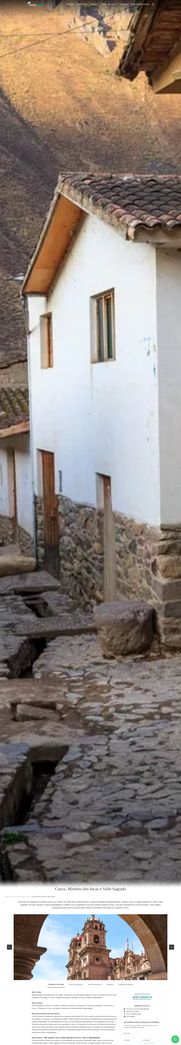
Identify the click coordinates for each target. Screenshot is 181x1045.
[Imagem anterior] (9, 947)
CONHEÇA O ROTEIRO (56, 984)
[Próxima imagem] (171, 947)
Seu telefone (146, 1040)
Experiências (81, 4)
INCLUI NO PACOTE (76, 984)
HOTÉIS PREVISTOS (95, 984)
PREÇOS (110, 984)
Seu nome (127, 1040)
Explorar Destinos (109, 4)
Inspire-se (125, 4)
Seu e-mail (127, 1033)
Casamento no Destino (140, 4)
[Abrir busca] (153, 4)
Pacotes (94, 4)
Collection (70, 4)
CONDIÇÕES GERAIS (125, 984)
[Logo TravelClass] (35, 4)
